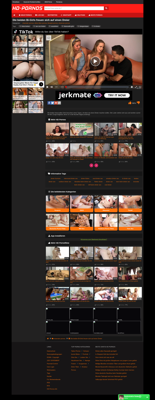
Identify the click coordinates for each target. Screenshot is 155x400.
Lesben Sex (84, 357)
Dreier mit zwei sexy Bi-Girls (54, 158)
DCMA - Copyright (53, 357)
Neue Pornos (26, 15)
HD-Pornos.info (52, 389)
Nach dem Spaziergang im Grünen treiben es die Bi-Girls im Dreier (56, 137)
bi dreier (97, 26)
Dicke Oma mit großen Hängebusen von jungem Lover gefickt (116, 360)
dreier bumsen (56, 178)
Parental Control (52, 363)
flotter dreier (98, 181)
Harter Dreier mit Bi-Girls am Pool (55, 301)
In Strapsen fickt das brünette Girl (106, 354)
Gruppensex (83, 363)
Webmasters (51, 370)
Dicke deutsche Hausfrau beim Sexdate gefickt (111, 373)
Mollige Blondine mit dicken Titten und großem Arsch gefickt (115, 363)
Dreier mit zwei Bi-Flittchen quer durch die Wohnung (104, 137)
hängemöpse (83, 26)
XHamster (106, 210)
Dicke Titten (75, 367)
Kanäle (49, 376)
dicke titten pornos (41, 23)
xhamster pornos (28, 23)
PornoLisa (59, 2)
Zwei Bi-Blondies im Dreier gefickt (128, 281)
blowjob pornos (53, 23)
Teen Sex (130, 228)
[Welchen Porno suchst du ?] (106, 8)
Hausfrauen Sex (76, 360)
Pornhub (85, 354)
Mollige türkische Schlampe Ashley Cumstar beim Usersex (114, 370)
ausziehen (54, 26)
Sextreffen (52, 15)
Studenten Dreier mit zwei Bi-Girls (79, 301)
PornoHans (16, 2)
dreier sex (109, 181)
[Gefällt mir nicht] (138, 103)
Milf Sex (82, 228)
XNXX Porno (48, 2)
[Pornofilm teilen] (56, 103)
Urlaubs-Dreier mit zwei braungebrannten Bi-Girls (126, 137)
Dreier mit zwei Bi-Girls (126, 158)
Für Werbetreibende (53, 379)
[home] (48, 338)
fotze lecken (25, 26)
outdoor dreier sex (65, 181)
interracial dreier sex (71, 178)
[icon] (14, 15)
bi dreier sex (126, 178)
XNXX (82, 210)
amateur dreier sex (112, 178)
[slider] (97, 87)
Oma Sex (74, 357)
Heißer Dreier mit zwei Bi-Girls (127, 301)
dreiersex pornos (64, 23)
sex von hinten (40, 26)
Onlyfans (81, 15)
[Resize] (136, 87)
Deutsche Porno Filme (57, 228)
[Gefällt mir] (130, 103)
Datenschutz (51, 351)
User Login (50, 367)
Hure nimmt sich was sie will (104, 357)
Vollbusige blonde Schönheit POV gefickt (108, 379)
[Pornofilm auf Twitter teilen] (52, 103)
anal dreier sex (98, 178)
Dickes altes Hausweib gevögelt (106, 351)
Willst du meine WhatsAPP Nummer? (81, 137)
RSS (48, 382)
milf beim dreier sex (94, 185)
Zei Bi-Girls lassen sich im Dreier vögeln (105, 261)
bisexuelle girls (69, 26)
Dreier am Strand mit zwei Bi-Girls (104, 301)
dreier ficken (85, 178)
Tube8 (130, 210)
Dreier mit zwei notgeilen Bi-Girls (55, 281)
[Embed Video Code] (59, 103)
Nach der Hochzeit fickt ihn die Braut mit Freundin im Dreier (81, 158)
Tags (48, 373)
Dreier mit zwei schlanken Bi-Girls (104, 281)
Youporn (57, 210)
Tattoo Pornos (75, 351)
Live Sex (40, 15)
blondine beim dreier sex (83, 181)
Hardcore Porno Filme (106, 228)
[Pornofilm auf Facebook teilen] (49, 103)
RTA (48, 386)
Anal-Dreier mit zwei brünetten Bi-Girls (81, 261)
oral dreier (108, 185)
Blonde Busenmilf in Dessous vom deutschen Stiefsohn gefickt (116, 367)
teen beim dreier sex (123, 181)
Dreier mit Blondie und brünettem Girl (105, 158)
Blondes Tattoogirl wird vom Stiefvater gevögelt (111, 376)
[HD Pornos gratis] (27, 12)
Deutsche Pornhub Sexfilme (32, 2)
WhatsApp (67, 15)
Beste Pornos (96, 15)
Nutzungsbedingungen (54, 354)
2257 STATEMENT (53, 360)
